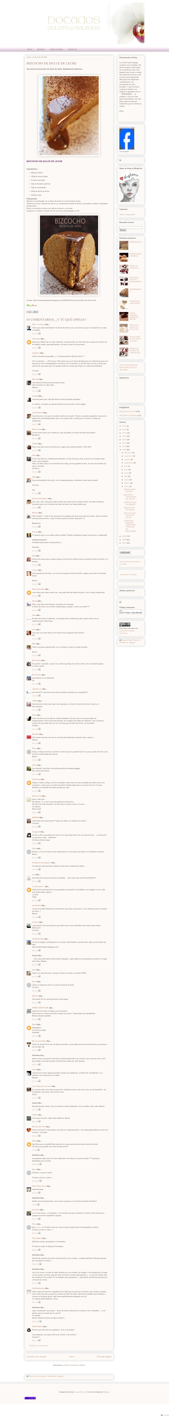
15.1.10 (35, 881)
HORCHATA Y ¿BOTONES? (135, 302)
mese (34, 1069)
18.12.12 (36, 1321)
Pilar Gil (35, 379)
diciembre (128, 453)
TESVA (35, 701)
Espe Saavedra (38, 589)
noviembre (128, 456)
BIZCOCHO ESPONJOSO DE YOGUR (130, 497)
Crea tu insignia (124, 151)
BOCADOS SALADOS (127, 415)
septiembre (128, 463)
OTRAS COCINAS (56, 49)
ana (33, 875)
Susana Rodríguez (40, 498)
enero (126, 486)
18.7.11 (35, 1219)
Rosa (34, 748)
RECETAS (41, 49)
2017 (124, 426)
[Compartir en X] (32, 312)
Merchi (35, 513)
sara (34, 629)
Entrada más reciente (36, 1356)
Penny (34, 532)
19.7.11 (35, 1233)
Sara (34, 615)
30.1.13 (35, 1340)
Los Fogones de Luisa (41, 1086)
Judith (35, 444)
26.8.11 (35, 1250)
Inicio (71, 1356)
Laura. (34, 570)
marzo (127, 480)
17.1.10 (35, 1081)
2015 (124, 433)
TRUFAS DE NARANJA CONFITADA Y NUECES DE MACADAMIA (130, 526)
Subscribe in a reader (128, 574)
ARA (34, 477)
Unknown (36, 339)
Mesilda (35, 734)
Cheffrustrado (38, 939)
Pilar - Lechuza (38, 324)
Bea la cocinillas (39, 1041)
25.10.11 (35, 1264)
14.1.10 (35, 334)
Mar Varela (36, 660)
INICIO (29, 49)
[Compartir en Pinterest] (37, 312)
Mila (34, 644)
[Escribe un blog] (30, 312)
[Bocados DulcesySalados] (126, 149)
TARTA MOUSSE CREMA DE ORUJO (134, 316)
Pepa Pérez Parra (39, 1186)
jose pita (35, 1210)
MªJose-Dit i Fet (39, 1127)
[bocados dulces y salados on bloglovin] (129, 201)
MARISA (35, 817)
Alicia (34, 765)
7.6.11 (34, 1205)
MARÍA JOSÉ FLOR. (40, 1008)
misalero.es (37, 689)
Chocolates (37, 1238)
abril (126, 476)
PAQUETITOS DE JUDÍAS (129, 509)
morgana (36, 353)
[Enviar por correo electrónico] (27, 312)
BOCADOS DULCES (127, 411)
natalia (35, 396)
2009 (124, 536)
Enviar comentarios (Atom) (74, 1365)
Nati (34, 556)
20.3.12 (35, 1302)
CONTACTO (72, 49)
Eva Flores (36, 675)
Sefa (34, 970)
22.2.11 (35, 1193)
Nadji (34, 1024)
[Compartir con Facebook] (35, 312)
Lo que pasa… (38, 886)
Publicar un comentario (39, 1346)
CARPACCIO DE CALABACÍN (130, 503)
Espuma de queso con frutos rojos (134, 327)
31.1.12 (35, 1283)
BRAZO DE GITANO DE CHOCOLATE (135, 350)
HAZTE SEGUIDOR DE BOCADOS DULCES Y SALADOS (128, 367)
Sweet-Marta (37, 1326)
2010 (124, 450)
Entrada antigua (104, 1356)
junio (126, 470)
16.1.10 (35, 965)
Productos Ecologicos (41, 863)
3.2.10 (35, 1150)
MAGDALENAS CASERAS (136, 255)
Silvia (34, 1141)
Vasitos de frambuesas (134, 267)
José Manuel (37, 413)
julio (126, 466)
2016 (124, 430)
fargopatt (36, 832)
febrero (127, 483)
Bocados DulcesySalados (127, 127)
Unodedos (36, 905)
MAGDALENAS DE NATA (130, 490)
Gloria (34, 601)
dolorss (35, 922)
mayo (126, 473)
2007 (124, 543)
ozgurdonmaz (80, 1392)
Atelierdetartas (38, 1288)
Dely (34, 455)
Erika (34, 715)
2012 (124, 443)
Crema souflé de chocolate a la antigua (135, 339)
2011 (124, 446)
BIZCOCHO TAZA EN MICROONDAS (136, 280)
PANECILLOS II (136, 242)
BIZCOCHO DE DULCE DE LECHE (51, 63)
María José (37, 429)
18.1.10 (35, 1122)
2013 (124, 440)
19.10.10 (36, 1164)
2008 (124, 540)
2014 (124, 436)
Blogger (106, 1392)
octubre (127, 459)
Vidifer (35, 1115)
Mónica (35, 996)
